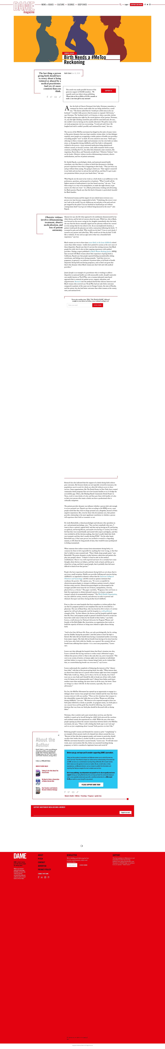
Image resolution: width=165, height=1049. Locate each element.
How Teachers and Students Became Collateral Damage (49, 789)
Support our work (125, 812)
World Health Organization (107, 594)
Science (71, 4)
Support (116, 855)
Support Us (108, 91)
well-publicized (107, 611)
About (40, 855)
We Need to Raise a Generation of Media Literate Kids (50, 780)
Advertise (42, 866)
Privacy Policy (44, 869)
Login (126, 4)
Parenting (83, 796)
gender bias (98, 796)
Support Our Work (136, 4)
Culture (60, 4)
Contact (41, 862)
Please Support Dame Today (91, 785)
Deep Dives (82, 4)
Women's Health (69, 53)
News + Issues (48, 4)
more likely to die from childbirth (99, 242)
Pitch (40, 858)
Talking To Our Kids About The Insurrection (50, 771)
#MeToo (77, 796)
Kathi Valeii (44, 766)
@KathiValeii (46, 761)
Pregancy (90, 796)
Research (77, 281)
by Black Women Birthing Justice (100, 251)
